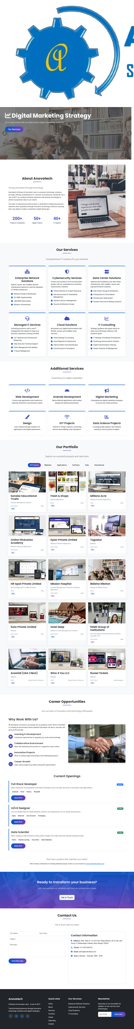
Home (50, 1004)
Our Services (14, 129)
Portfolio (51, 1014)
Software (75, 465)
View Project (27, 482)
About (50, 1007)
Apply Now (18, 798)
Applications (62, 465)
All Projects (34, 465)
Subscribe (118, 1014)
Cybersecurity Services (76, 1007)
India (87, 465)
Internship (52, 1021)
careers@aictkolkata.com (95, 864)
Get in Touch (67, 897)
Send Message (17, 961)
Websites (48, 465)
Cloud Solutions (74, 1010)
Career (50, 1017)
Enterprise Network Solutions (79, 1004)
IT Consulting (73, 1014)
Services (51, 1010)
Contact (51, 1024)
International (99, 465)
